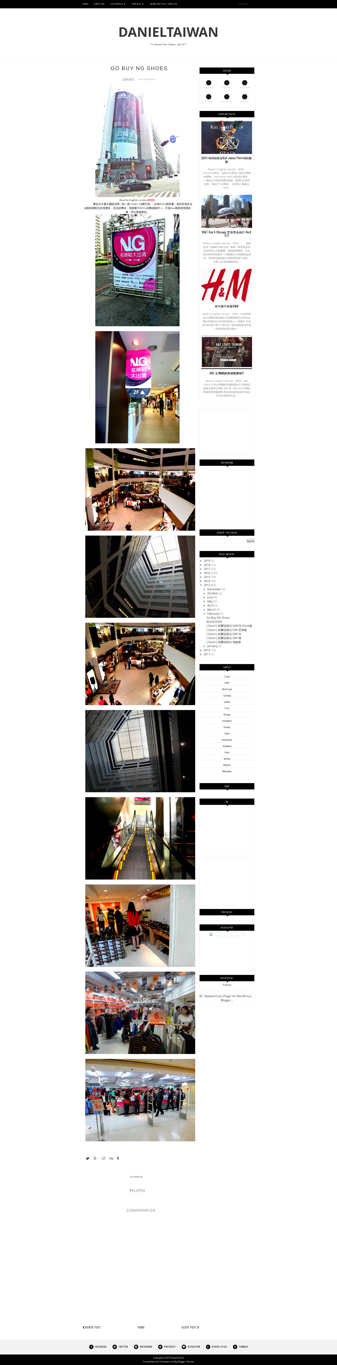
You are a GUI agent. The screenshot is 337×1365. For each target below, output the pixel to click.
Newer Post (93, 1327)
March (211, 609)
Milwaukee (227, 771)
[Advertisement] (146, 1312)
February (213, 614)
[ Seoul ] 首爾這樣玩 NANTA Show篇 (229, 626)
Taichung (227, 695)
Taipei (227, 733)
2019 (207, 561)
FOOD (227, 683)
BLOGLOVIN (214, 622)
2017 (207, 569)
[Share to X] (86, 1158)
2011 (207, 654)
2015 (207, 577)
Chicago (226, 714)
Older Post (189, 1327)
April (210, 605)
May (210, 601)
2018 (207, 565)
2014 (207, 581)
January (212, 646)
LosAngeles (227, 720)
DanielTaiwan (168, 32)
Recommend (136, 1176)
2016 (207, 573)
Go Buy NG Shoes (218, 618)
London (227, 702)
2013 (207, 585)
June (210, 597)
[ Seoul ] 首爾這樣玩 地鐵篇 (224, 642)
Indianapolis (227, 739)
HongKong (227, 746)
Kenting (227, 758)
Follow (227, 985)
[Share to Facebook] (117, 1158)
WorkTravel (227, 689)
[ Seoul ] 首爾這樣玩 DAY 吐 (224, 634)
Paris (227, 708)
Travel (227, 676)
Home (141, 1327)
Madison (227, 765)
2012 (207, 650)
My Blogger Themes (184, 1361)
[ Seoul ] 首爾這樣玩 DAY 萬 (224, 638)
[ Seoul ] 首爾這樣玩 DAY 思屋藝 (227, 630)
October (213, 593)
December (214, 589)
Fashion (227, 727)
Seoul (226, 752)
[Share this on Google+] (93, 1158)
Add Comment (146, 79)
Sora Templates (162, 1361)
